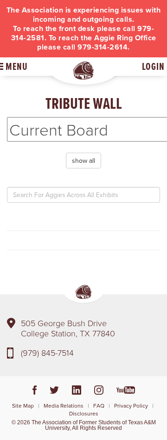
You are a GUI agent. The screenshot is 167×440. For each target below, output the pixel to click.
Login (153, 66)
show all (83, 160)
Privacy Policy (131, 405)
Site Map (23, 405)
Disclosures (83, 413)
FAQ (98, 405)
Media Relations (64, 405)
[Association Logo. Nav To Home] (83, 71)
